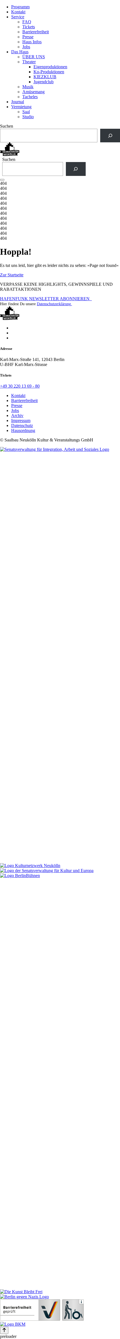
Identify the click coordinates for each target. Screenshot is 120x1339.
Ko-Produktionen (48, 71)
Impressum (20, 420)
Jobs (26, 46)
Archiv (17, 415)
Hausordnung (23, 430)
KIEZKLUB (44, 76)
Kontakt (18, 11)
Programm (20, 6)
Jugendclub (43, 81)
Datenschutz (22, 425)
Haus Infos (32, 41)
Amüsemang (33, 91)
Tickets (28, 26)
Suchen (6, 126)
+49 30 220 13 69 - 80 (20, 386)
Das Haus (19, 51)
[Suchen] (110, 135)
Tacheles (30, 96)
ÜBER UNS (33, 56)
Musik (27, 86)
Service (17, 16)
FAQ (26, 21)
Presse (27, 36)
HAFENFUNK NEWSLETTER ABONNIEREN (46, 298)
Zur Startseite (11, 274)
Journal (17, 101)
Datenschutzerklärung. (54, 304)
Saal (26, 111)
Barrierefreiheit (35, 31)
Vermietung (21, 106)
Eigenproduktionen (50, 66)
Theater (29, 61)
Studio (28, 116)
